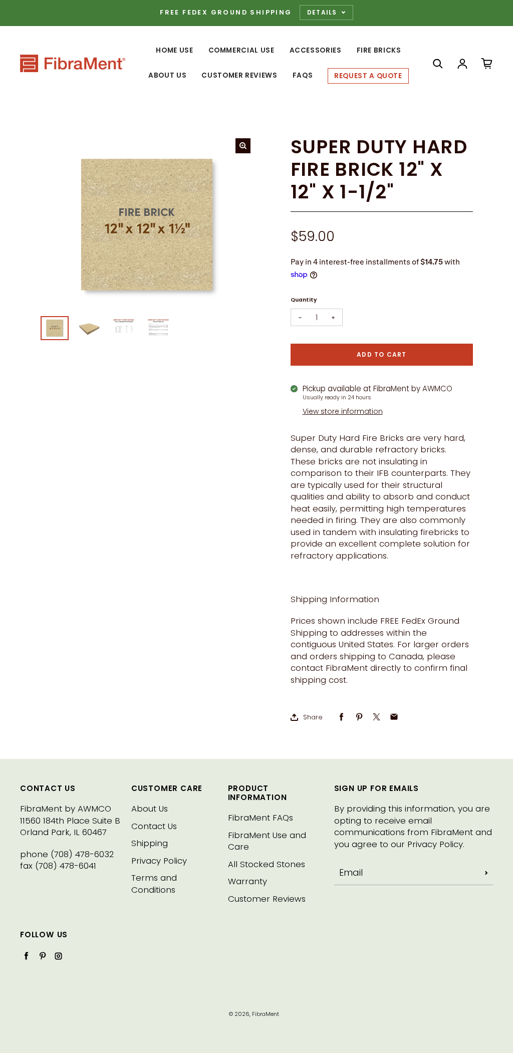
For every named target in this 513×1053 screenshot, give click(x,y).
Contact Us (154, 826)
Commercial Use (241, 50)
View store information (343, 411)
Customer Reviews (239, 75)
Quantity (304, 300)
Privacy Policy (159, 861)
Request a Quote (368, 76)
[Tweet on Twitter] (376, 717)
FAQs (303, 75)
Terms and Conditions (154, 884)
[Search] (438, 64)
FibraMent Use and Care (267, 841)
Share (313, 717)
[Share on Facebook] (341, 717)
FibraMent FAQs (260, 818)
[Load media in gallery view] (54, 328)
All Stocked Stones (266, 864)
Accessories (316, 50)
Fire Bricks (379, 50)
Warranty (247, 881)
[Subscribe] (486, 872)
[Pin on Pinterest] (359, 717)
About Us (167, 75)
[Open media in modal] (242, 145)
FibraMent (265, 1014)
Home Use (174, 50)
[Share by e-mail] (394, 717)
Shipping (149, 843)
